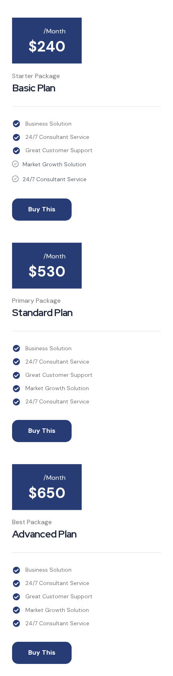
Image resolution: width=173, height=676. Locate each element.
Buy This (42, 209)
